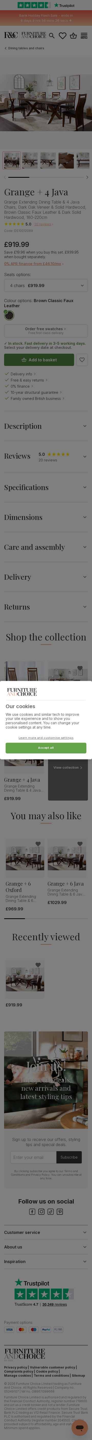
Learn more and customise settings (46, 738)
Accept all (46, 747)
